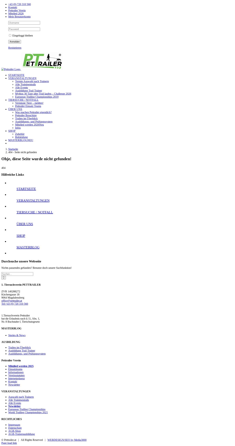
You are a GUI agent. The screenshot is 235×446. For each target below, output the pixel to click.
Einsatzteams (15, 369)
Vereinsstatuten (16, 375)
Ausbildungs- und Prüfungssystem (27, 353)
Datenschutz (15, 427)
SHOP (21, 235)
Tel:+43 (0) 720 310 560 (14, 303)
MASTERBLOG (28, 247)
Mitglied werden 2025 (21, 366)
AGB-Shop (14, 430)
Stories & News (16, 335)
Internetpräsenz (16, 378)
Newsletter (14, 384)
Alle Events (14, 403)
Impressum (14, 424)
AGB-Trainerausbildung (21, 434)
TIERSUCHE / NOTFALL (35, 212)
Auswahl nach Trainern (21, 396)
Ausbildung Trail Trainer (21, 350)
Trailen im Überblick (19, 347)
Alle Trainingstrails (18, 400)
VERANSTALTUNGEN (33, 200)
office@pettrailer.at (11, 300)
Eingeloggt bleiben (22, 35)
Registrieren (14, 47)
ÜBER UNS (25, 224)
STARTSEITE (26, 189)
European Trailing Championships (26, 409)
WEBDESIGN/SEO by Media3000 (67, 439)
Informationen (16, 372)
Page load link (9, 443)
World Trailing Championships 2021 (28, 412)
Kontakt (12, 381)
